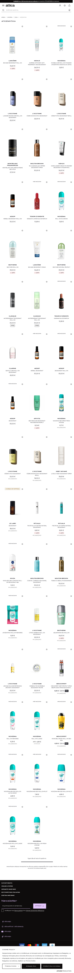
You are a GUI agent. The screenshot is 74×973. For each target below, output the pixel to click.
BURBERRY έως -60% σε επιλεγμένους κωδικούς (26, 1)
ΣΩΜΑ (16, 17)
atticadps (7, 921)
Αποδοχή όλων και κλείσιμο (51, 966)
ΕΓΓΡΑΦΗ (38, 905)
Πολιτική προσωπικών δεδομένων (35, 910)
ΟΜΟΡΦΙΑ (9, 17)
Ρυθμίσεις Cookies (10, 966)
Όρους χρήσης (18, 910)
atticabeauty (18, 926)
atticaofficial (8, 926)
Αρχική (3, 17)
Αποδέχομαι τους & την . (24, 910)
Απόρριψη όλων (31, 966)
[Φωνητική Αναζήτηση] (69, 10)
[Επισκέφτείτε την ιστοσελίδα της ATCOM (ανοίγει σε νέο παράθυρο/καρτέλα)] (64, 971)
